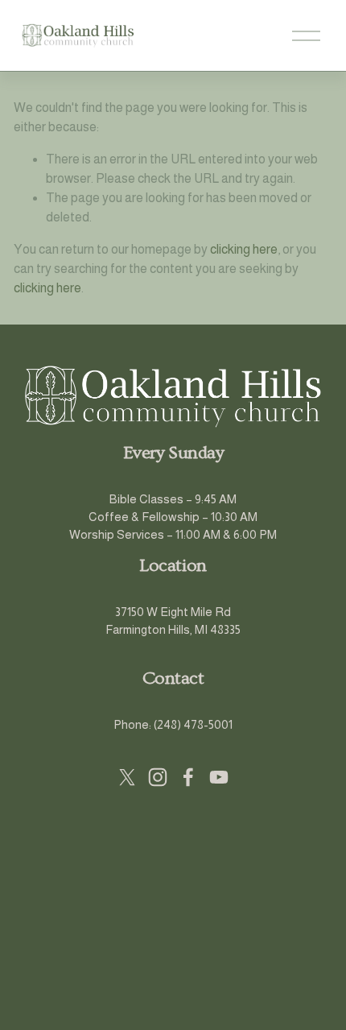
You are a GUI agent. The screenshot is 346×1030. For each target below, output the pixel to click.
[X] (127, 777)
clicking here (244, 249)
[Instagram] (157, 777)
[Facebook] (188, 777)
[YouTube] (219, 777)
